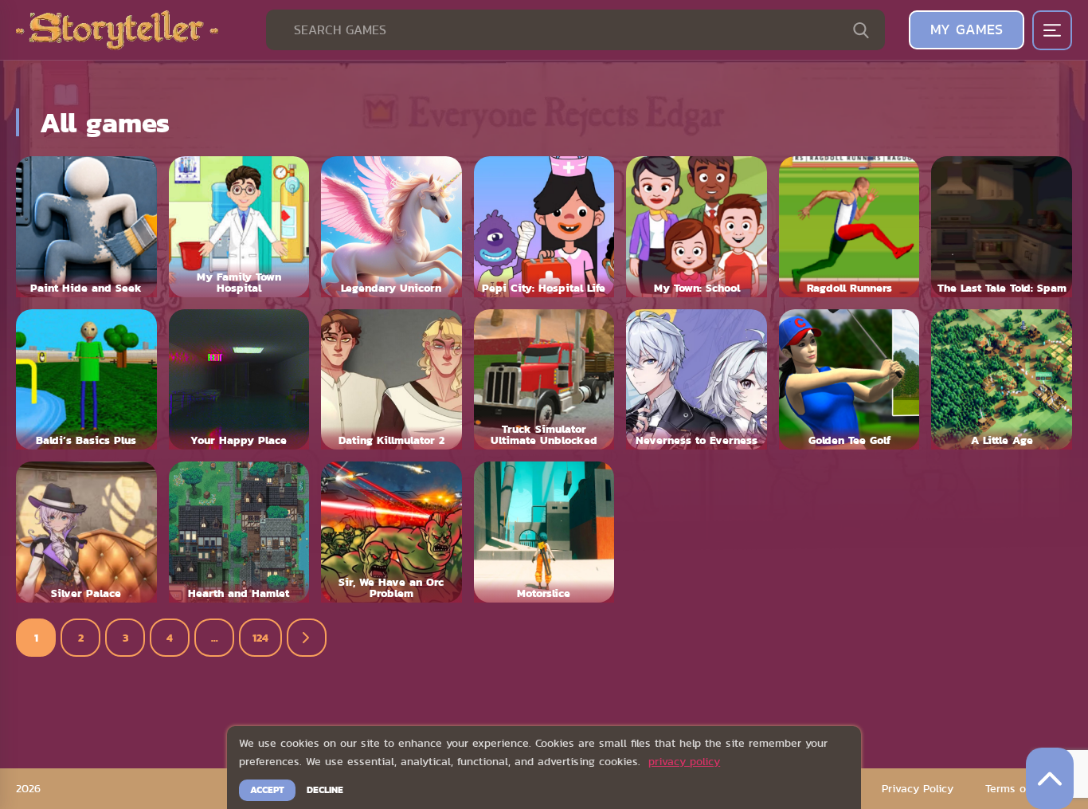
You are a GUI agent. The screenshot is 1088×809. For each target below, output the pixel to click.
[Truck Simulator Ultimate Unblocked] (544, 379)
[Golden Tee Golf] (849, 379)
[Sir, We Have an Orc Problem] (391, 532)
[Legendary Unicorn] (391, 226)
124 (260, 637)
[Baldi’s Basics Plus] (86, 379)
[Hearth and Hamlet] (239, 532)
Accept (267, 790)
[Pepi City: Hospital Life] (544, 226)
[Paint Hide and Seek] (86, 226)
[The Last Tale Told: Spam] (1001, 226)
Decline (325, 790)
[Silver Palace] (86, 532)
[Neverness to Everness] (696, 379)
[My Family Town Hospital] (239, 226)
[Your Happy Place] (239, 379)
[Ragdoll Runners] (849, 226)
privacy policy (684, 761)
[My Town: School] (696, 226)
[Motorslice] (544, 532)
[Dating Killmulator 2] (391, 379)
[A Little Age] (1001, 379)
